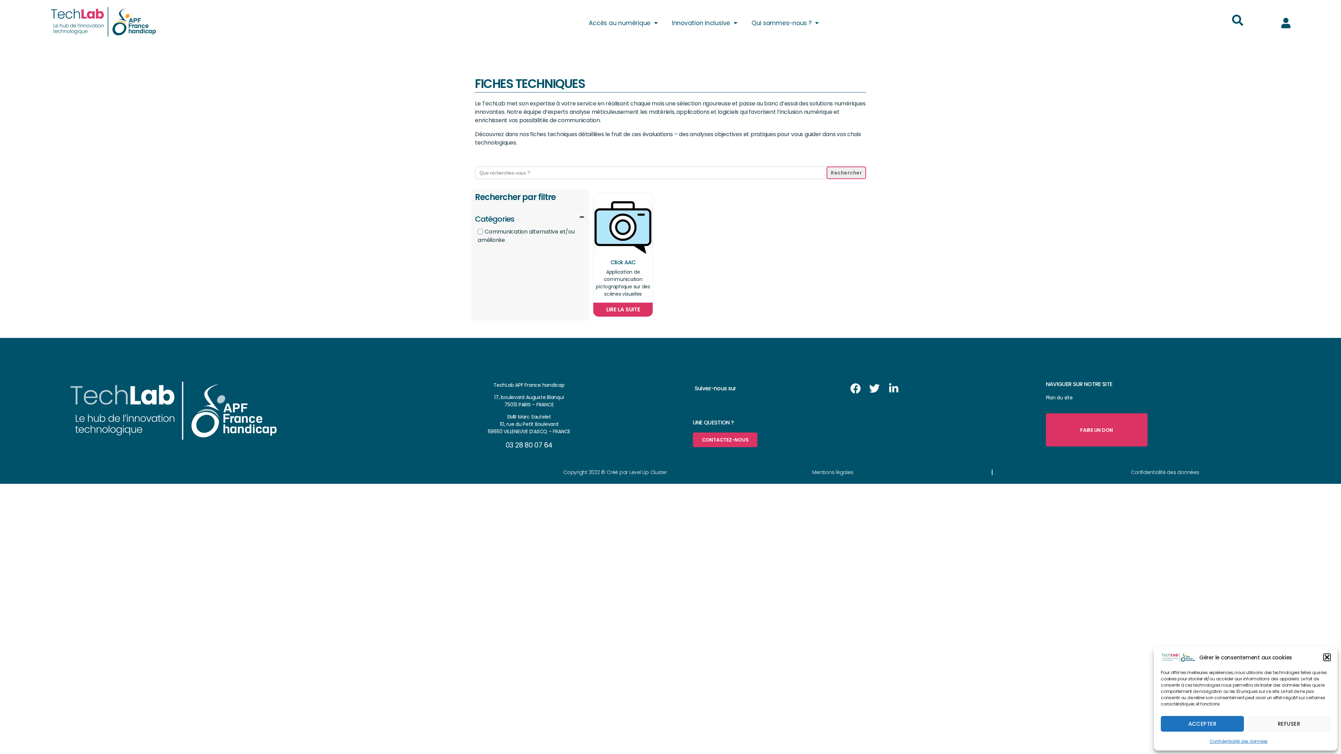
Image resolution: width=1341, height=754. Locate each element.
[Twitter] (874, 388)
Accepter (1202, 723)
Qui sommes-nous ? (782, 23)
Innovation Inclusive (701, 23)
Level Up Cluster (648, 472)
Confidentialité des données (1239, 741)
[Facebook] (855, 388)
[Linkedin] (893, 388)
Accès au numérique (620, 23)
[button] (1327, 657)
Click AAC (623, 262)
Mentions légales (832, 472)
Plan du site (1059, 397)
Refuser (1289, 723)
